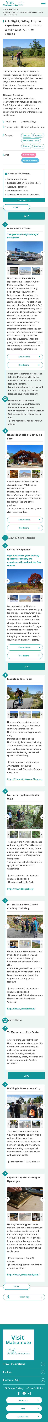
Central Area (28, 155)
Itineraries (12, 9)
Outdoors (38, 146)
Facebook (18, 1393)
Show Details (24, 357)
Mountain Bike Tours (17, 190)
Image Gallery (15, 1388)
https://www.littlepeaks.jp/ (20, 888)
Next (42, 253)
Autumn (38, 135)
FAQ (23, 1408)
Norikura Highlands (17, 186)
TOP (4, 9)
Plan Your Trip (11, 1380)
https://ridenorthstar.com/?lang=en (24, 779)
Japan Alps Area (30, 160)
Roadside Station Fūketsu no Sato (24, 182)
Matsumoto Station (17, 179)
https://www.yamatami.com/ (21, 1008)
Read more (24, 365)
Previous (7, 253)
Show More (22, 200)
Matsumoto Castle (31, 140)
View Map (25, 1297)
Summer (26, 135)
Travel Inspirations (14, 1363)
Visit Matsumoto (13, 3)
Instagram (29, 1393)
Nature (26, 146)
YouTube (24, 1393)
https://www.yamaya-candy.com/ (23, 1274)
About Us (23, 1400)
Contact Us (23, 1416)
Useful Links (36, 1388)
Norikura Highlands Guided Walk (23, 194)
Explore (7, 1372)
